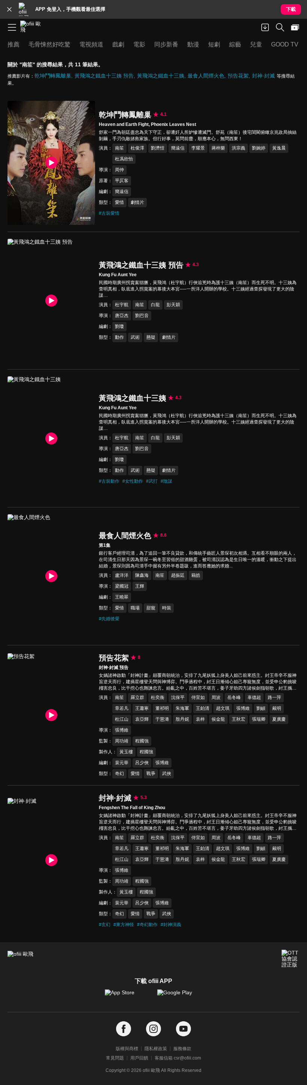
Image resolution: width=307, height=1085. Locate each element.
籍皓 (195, 575)
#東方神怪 (123, 924)
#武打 (152, 481)
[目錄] (11, 27)
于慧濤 (162, 719)
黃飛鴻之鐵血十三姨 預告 (104, 76)
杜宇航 (121, 304)
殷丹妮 (182, 719)
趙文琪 (223, 708)
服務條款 (182, 1048)
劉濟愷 (157, 148)
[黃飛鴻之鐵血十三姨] (51, 438)
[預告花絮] (51, 715)
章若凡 (121, 708)
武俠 (166, 773)
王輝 (139, 586)
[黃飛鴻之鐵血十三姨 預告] (51, 301)
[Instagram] (153, 1029)
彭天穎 (173, 304)
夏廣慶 (279, 719)
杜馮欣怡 (124, 159)
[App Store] (127, 996)
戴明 (276, 708)
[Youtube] (183, 1029)
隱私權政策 (156, 1048)
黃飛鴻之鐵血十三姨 (160, 76)
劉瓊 (119, 326)
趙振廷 (178, 575)
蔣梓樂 (218, 148)
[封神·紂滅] (51, 860)
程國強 (142, 741)
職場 (135, 608)
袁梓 (200, 719)
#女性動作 (132, 481)
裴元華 (121, 762)
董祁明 (162, 708)
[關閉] (9, 9)
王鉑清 (202, 708)
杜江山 (121, 719)
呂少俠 (142, 762)
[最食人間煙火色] (51, 576)
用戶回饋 (139, 1058)
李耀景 (198, 148)
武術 (135, 337)
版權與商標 (127, 1048)
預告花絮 (238, 76)
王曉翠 (121, 597)
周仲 (119, 169)
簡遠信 (178, 148)
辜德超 (254, 697)
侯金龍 (218, 719)
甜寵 (150, 608)
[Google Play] (179, 996)
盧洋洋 (121, 575)
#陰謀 (166, 481)
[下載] (265, 27)
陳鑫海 (142, 575)
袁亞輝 (142, 719)
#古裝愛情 (109, 213)
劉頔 (260, 708)
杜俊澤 (137, 148)
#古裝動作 (109, 481)
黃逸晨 (279, 148)
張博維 (243, 708)
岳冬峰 (234, 697)
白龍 (155, 304)
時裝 (166, 608)
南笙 (119, 148)
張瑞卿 (258, 719)
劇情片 (137, 202)
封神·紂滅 (263, 76)
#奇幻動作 (147, 924)
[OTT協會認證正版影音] (291, 959)
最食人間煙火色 (206, 76)
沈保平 (178, 697)
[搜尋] (280, 27)
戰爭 (150, 773)
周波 (216, 697)
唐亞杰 (121, 315)
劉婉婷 (258, 148)
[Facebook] (123, 1029)
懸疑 (150, 337)
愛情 (119, 202)
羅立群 (137, 697)
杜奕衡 (157, 697)
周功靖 (121, 741)
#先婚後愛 (109, 618)
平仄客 (121, 180)
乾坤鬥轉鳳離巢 (52, 76)
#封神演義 (171, 924)
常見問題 (115, 1058)
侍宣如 (198, 697)
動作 (119, 337)
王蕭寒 (142, 708)
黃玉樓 (126, 751)
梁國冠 (121, 586)
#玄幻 (104, 924)
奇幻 (119, 773)
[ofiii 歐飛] (33, 27)
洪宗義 (238, 148)
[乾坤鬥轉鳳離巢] (51, 163)
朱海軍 (182, 708)
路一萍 (274, 697)
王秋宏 (238, 719)
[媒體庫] (295, 27)
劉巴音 (142, 315)
